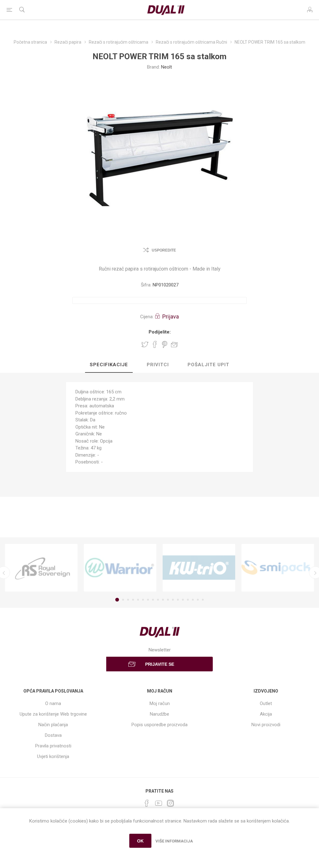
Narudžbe (159, 714)
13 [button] (178, 600)
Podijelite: (160, 332)
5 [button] (138, 600)
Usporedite (164, 250)
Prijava (170, 316)
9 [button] (158, 600)
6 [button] (143, 600)
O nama (53, 703)
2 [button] (123, 600)
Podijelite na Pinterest (164, 344)
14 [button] (183, 600)
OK (140, 840)
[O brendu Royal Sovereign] (41, 568)
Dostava (53, 735)
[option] (41, 568)
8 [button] (153, 600)
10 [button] (163, 600)
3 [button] (128, 600)
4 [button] (133, 600)
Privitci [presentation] (158, 364)
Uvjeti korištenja (53, 756)
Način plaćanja (53, 724)
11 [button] (168, 600)
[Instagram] (170, 803)
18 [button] (203, 600)
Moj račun (160, 703)
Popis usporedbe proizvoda (159, 724)
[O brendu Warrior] (120, 568)
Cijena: (147, 316)
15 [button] (188, 600)
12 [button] (173, 600)
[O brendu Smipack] (277, 568)
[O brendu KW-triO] (199, 568)
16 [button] (193, 600)
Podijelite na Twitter (144, 344)
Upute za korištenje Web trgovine (53, 714)
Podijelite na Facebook (154, 344)
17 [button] (198, 600)
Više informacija (174, 841)
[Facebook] (147, 803)
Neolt (166, 67)
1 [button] (117, 600)
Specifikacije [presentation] (109, 364)
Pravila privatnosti (53, 746)
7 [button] (148, 600)
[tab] (109, 365)
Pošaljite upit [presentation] (208, 364)
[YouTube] (159, 803)
